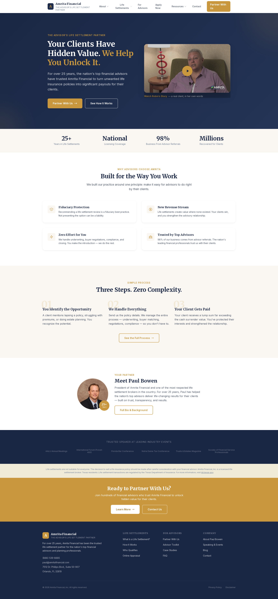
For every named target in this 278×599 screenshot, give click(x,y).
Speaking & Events (213, 544)
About (102, 6)
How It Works (130, 544)
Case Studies (170, 550)
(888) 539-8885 (51, 558)
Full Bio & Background (134, 410)
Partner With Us (218, 6)
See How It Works (101, 103)
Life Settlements (122, 6)
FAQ (165, 555)
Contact (196, 6)
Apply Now (158, 6)
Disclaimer (231, 587)
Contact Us (155, 509)
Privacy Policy (215, 587)
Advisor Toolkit (171, 544)
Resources (178, 6)
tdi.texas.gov (207, 472)
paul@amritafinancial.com (55, 562)
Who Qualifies (130, 550)
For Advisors (143, 6)
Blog (205, 550)
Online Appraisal (131, 555)
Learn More (123, 509)
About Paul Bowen (212, 539)
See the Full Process (137, 338)
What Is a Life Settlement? (136, 539)
